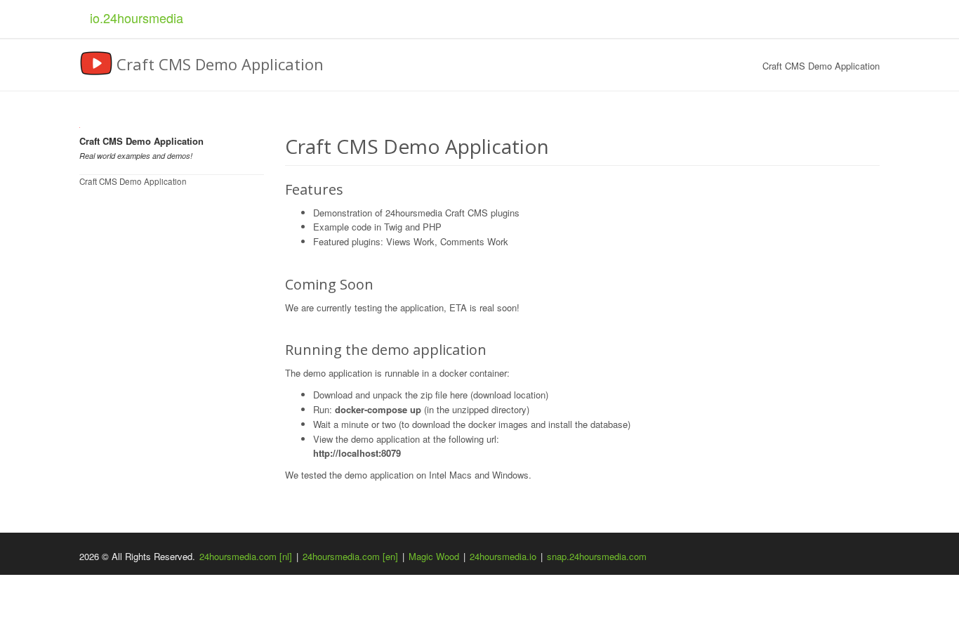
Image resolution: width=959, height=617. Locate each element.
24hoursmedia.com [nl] (245, 556)
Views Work (410, 241)
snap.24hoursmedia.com (597, 556)
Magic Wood (434, 556)
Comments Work (474, 241)
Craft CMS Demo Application (133, 181)
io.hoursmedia (136, 17)
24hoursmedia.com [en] (350, 556)
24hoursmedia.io (503, 556)
